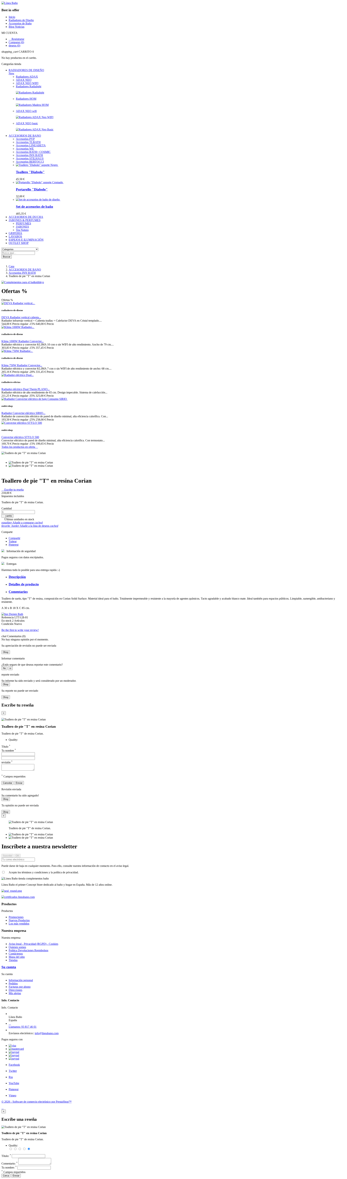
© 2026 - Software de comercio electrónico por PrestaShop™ (36, 1101)
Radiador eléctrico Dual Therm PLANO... (25, 389)
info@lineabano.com (47, 1033)
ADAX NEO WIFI (27, 83)
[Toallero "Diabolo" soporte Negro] (37, 164)
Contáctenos (16, 953)
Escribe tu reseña (12, 489)
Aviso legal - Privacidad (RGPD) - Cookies (33, 943)
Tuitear (13, 541)
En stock (6, 620)
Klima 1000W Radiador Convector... (22, 341)
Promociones (16, 917)
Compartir (14, 538)
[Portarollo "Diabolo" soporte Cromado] (40, 182)
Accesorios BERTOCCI (30, 161)
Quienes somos (17, 947)
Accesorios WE (25, 148)
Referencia (7, 617)
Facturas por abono (20, 986)
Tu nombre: (9, 1167)
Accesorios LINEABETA (31, 145)
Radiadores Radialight (28, 86)
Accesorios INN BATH (29, 155)
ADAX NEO (23, 79)
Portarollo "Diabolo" (32, 189)
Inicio (12, 16)
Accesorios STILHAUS (30, 158)
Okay (5, 652)
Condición (7, 623)
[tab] (177, 577)
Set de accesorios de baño (34, 206)
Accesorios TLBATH (28, 142)
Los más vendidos (19, 923)
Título (5, 746)
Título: (6, 1155)
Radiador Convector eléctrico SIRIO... (23, 413)
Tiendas (13, 960)
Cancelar (7, 783)
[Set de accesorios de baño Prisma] (38, 199)
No (4, 668)
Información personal (21, 980)
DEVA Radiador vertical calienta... (21, 317)
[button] (173, 51)
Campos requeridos (13, 1172)
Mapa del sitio (17, 956)
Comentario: (9, 1163)
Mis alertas (15, 993)
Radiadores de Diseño (21, 20)
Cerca (6, 1175)
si (10, 668)
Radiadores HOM (26, 98)
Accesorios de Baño (20, 23)
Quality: (13, 739)
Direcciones (15, 990)
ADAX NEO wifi (26, 111)
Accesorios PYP (25, 138)
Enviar (19, 783)
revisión (6, 762)
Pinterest (13, 544)
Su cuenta (8, 967)
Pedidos (13, 983)
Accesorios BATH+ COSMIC (33, 151)
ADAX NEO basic (27, 123)
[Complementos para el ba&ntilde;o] (22, 282)
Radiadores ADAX (27, 76)
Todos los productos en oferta (19, 446)
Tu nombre (8, 750)
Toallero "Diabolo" (30, 172)
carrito (7, 515)
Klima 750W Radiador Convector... (21, 365)
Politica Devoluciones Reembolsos (28, 950)
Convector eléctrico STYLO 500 (20, 437)
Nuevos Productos (19, 920)
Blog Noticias (16, 26)
